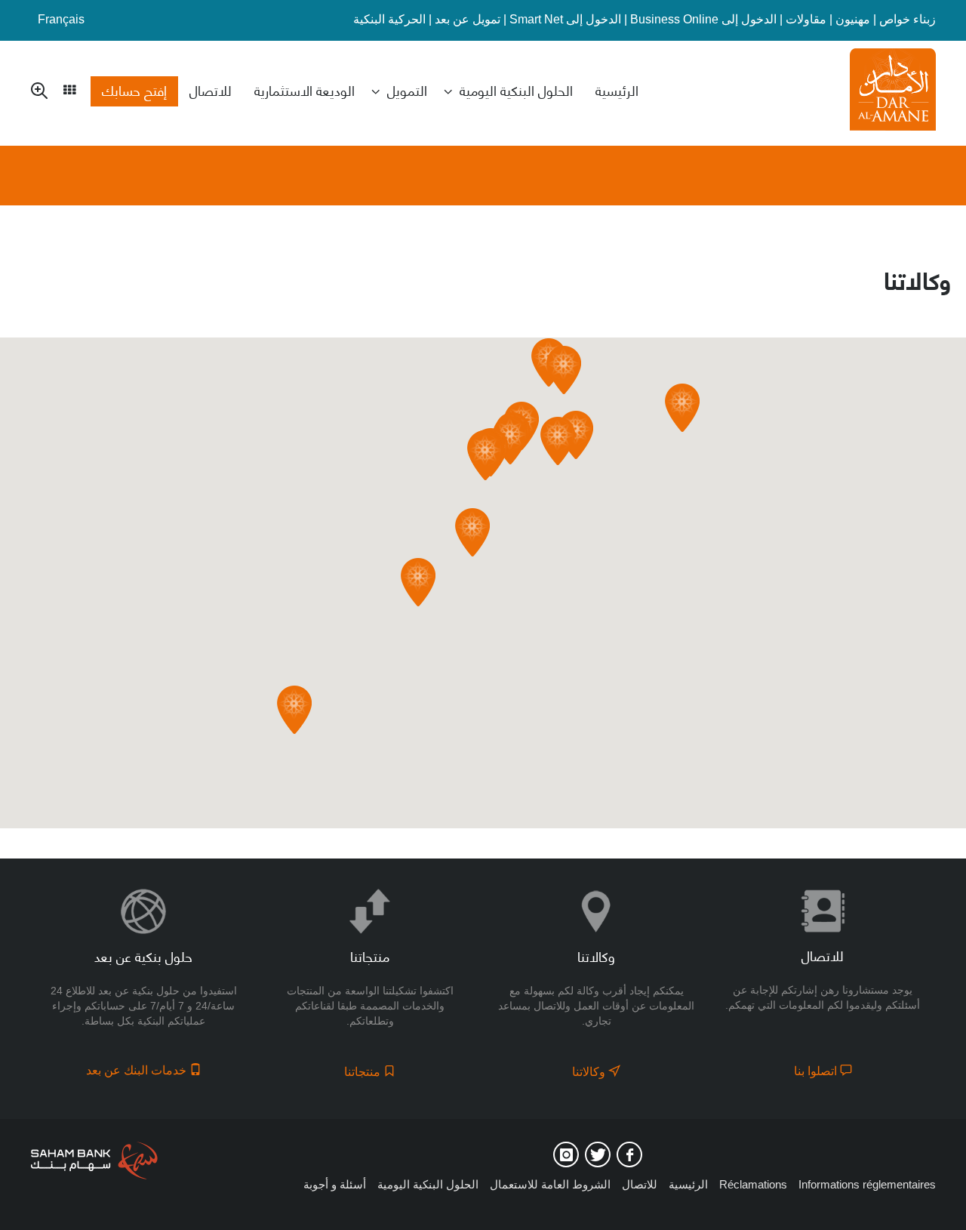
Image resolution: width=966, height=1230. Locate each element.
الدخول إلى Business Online (703, 19)
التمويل (407, 90)
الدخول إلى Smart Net (565, 19)
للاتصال (210, 90)
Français (61, 19)
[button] (418, 582)
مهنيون (852, 19)
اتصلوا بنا (817, 1071)
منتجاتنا (363, 1071)
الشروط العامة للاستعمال (550, 1184)
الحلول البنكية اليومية (516, 90)
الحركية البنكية (389, 19)
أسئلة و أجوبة (334, 1184)
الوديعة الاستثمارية (304, 90)
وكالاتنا (590, 1071)
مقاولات (806, 19)
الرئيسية (616, 90)
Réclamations (753, 1184)
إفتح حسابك (134, 90)
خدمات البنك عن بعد (137, 1070)
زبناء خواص (907, 19)
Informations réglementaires (867, 1184)
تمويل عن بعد (467, 19)
